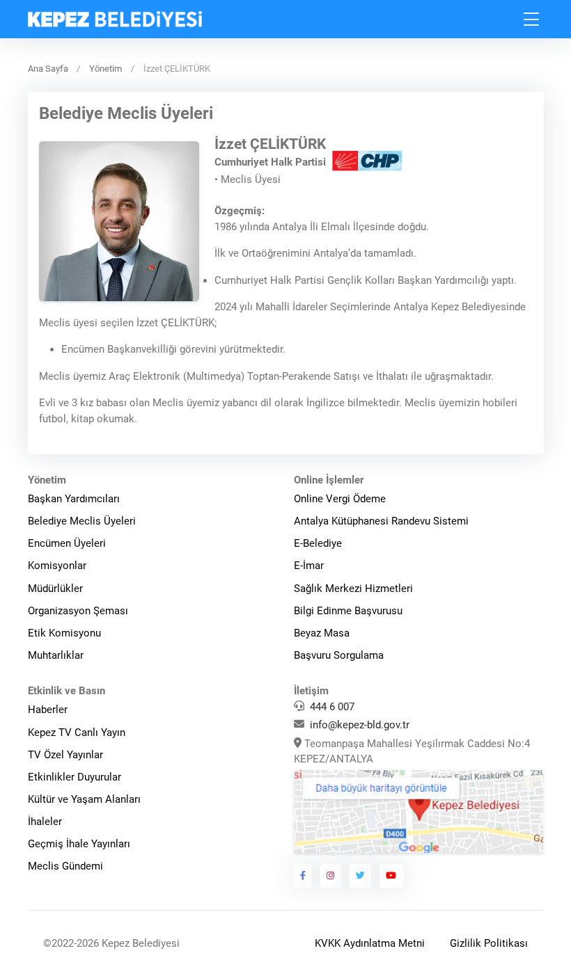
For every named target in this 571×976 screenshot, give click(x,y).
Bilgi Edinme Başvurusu (348, 611)
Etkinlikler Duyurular (74, 777)
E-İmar (309, 565)
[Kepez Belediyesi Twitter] (361, 876)
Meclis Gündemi (65, 866)
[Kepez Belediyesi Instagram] (330, 876)
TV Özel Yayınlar (65, 755)
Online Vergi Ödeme (340, 499)
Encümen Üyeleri (67, 543)
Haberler (48, 709)
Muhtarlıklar (56, 655)
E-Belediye (318, 543)
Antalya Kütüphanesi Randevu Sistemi (381, 521)
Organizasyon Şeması (78, 611)
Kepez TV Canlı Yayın (76, 732)
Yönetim (105, 68)
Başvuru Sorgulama (339, 655)
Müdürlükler (55, 588)
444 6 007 (332, 707)
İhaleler (45, 821)
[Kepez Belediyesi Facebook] (303, 876)
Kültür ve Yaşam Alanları (84, 799)
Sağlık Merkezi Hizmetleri (353, 588)
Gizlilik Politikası (489, 943)
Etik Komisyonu (64, 633)
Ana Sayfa (48, 68)
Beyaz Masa (322, 633)
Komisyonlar (57, 565)
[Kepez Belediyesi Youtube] (391, 876)
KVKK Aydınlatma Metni (370, 943)
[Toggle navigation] (532, 19)
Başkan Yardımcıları (74, 499)
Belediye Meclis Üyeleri (82, 521)
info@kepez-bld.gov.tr (359, 725)
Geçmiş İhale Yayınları (79, 844)
